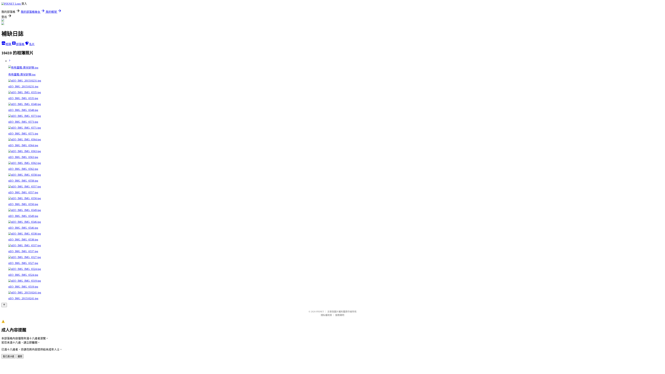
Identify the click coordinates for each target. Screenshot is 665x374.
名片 (32, 44)
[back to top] (4, 305)
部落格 (20, 44)
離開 (20, 356)
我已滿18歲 (8, 356)
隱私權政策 (326, 315)
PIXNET (320, 311)
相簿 (9, 44)
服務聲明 (339, 315)
